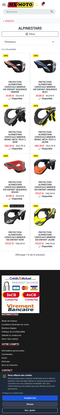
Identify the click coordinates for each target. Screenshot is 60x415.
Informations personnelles (13, 351)
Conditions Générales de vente (15, 324)
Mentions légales (9, 328)
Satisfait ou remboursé (11, 335)
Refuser (30, 404)
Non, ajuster (30, 410)
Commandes (7, 354)
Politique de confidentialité (12, 393)
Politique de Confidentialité (13, 332)
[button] (37, 4)
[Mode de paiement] (20, 294)
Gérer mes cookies (10, 339)
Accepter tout (30, 398)
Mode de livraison (9, 321)
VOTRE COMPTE (10, 344)
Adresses (6, 361)
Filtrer (30, 34)
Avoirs (4, 358)
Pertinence (30, 41)
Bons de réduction (10, 365)
